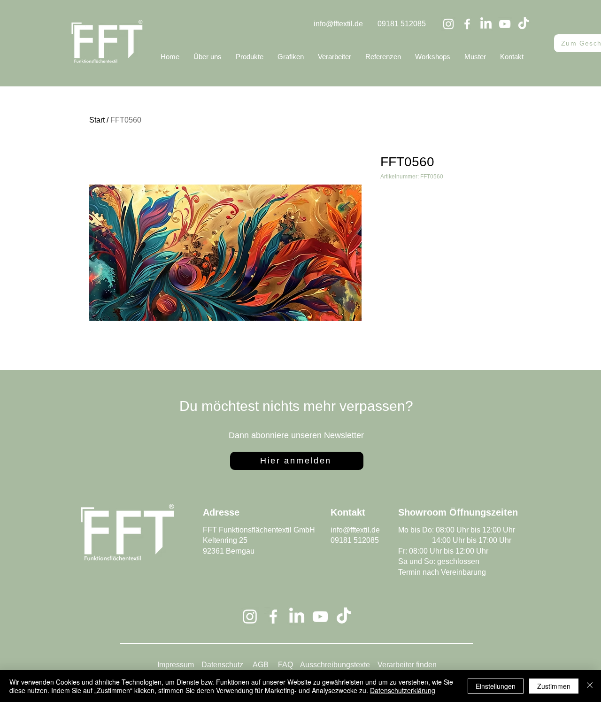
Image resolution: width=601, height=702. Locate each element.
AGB (261, 665)
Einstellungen (496, 686)
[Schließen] (589, 686)
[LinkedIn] (486, 24)
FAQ (285, 665)
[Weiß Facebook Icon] (467, 24)
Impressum (175, 665)
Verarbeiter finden (407, 665)
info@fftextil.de (338, 24)
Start (97, 120)
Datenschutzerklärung (402, 690)
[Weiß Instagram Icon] (448, 24)
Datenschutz (222, 665)
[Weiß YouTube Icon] (505, 24)
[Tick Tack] (523, 24)
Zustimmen (553, 686)
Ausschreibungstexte (335, 665)
